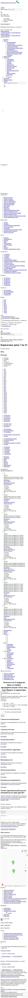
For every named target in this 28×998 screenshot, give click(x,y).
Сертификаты (10, 60)
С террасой (7, 254)
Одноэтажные (7, 290)
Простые (9, 665)
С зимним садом (8, 262)
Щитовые (6, 207)
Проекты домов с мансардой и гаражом (14, 265)
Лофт (5, 242)
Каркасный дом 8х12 (9, 483)
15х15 (5, 312)
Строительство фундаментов (14, 45)
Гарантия (9, 63)
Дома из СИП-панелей (10, 894)
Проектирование (11, 42)
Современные (7, 243)
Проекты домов (8, 895)
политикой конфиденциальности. (9, 826)
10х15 (5, 400)
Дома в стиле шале (9, 232)
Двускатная (10, 654)
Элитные (9, 659)
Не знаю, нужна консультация (13, 712)
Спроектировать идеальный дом (8, 996)
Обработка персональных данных (10, 975)
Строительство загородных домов (13, 229)
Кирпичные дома (8, 677)
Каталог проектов (18, 339)
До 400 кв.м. (7, 282)
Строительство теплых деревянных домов (15, 901)
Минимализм (7, 465)
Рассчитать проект (5, 333)
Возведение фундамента (10, 936)
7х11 (5, 373)
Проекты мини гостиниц (10, 231)
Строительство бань (12, 46)
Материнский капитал (13, 70)
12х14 (5, 311)
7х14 (5, 376)
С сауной (6, 257)
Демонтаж (9, 55)
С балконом (7, 447)
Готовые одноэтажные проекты (12, 900)
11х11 (5, 309)
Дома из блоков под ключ (10, 211)
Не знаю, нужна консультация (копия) (11, 709)
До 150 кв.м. (7, 278)
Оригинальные (11, 664)
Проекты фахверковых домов (11, 210)
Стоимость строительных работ (12, 903)
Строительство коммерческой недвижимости (15, 48)
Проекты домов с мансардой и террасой (14, 261)
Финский (6, 456)
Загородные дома (8, 226)
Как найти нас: (5, 14)
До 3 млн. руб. (7, 423)
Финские (6, 237)
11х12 (5, 404)
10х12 (5, 305)
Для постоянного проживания (12, 225)
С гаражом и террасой (9, 267)
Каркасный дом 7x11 (9, 595)
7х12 (5, 374)
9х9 (5, 301)
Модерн (6, 240)
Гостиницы (7, 228)
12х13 (5, 408)
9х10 (5, 302)
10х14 (5, 308)
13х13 (5, 411)
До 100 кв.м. (7, 415)
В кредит (9, 69)
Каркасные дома (8, 197)
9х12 (5, 304)
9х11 (5, 388)
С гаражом (6, 255)
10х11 (5, 394)
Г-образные (10, 644)
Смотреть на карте (5, 950)
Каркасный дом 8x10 (9, 570)
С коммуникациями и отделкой (12, 443)
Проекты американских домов (12, 249)
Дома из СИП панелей (10, 201)
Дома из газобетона (9, 200)
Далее (2, 714)
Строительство (11, 43)
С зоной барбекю (8, 268)
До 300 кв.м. (7, 280)
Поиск (2, 7)
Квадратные (10, 645)
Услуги (5, 41)
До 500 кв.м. (7, 283)
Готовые (6, 444)
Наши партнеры (11, 73)
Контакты (6, 78)
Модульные (7, 206)
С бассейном (10, 668)
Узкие (8, 648)
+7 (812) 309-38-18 (15, 32)
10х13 (5, 307)
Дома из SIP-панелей (9, 676)
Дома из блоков (8, 897)
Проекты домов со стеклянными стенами (15, 216)
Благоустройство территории (14, 52)
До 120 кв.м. (7, 416)
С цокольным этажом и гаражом (12, 272)
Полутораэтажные (8, 291)
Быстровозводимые (9, 204)
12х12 (5, 407)
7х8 (5, 369)
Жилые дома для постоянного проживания (15, 898)
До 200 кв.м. (7, 419)
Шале (5, 461)
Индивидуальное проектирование (13, 933)
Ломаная (9, 657)
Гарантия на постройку (10, 911)
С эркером (6, 448)
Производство (10, 67)
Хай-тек (6, 247)
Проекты (6, 39)
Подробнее (3, 726)
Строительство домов (6, 339)
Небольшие (7, 421)
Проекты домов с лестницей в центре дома (15, 270)
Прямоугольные (11, 647)
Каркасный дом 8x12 (9, 619)
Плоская (9, 655)
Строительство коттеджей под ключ (13, 934)
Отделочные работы (12, 51)
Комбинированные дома (10, 214)
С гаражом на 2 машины (10, 271)
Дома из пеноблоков (9, 203)
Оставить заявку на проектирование (10, 798)
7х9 (5, 370)
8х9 (5, 379)
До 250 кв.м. (7, 279)
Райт (5, 246)
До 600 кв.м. (7, 285)
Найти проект (4, 9)
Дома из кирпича (8, 199)
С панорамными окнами (10, 260)
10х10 (5, 393)
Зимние (9, 661)
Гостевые (6, 224)
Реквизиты (10, 74)
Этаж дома (3, 700)
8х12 (5, 300)
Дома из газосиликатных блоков (12, 213)
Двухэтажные (7, 293)
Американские (8, 239)
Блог (8, 72)
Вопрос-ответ (10, 65)
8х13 (5, 383)
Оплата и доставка (12, 66)
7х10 (5, 372)
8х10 (5, 380)
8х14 (5, 384)
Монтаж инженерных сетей (14, 53)
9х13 (5, 391)
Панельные (7, 208)
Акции (10, 77)
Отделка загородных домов (11, 937)
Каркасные (7, 466)
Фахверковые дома (9, 679)
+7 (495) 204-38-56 (5, 32)
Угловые (9, 650)
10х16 (5, 401)
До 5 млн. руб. (7, 425)
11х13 (5, 405)
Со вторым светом (9, 440)
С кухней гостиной (9, 264)
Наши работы (7, 56)
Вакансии (6, 914)
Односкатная (10, 652)
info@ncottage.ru (6, 326)
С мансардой (7, 294)
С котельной (7, 258)
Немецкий (6, 458)
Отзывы (9, 62)
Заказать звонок (5, 34)
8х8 (5, 377)
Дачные (6, 222)
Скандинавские (8, 244)
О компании (10, 59)
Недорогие (6, 426)
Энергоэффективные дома (11, 217)
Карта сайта (16, 976)
